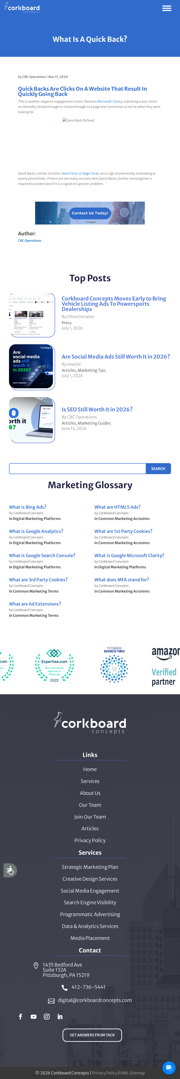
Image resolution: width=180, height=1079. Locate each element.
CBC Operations (34, 77)
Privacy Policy (104, 1072)
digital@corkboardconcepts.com (95, 1000)
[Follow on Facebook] (20, 1016)
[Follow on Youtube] (33, 1016)
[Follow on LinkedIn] (60, 1016)
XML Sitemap (132, 1072)
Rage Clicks (91, 173)
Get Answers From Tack (92, 1035)
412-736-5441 (89, 987)
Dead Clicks (69, 173)
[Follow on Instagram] (46, 1016)
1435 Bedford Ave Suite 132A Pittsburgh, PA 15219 (66, 970)
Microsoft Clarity (110, 101)
